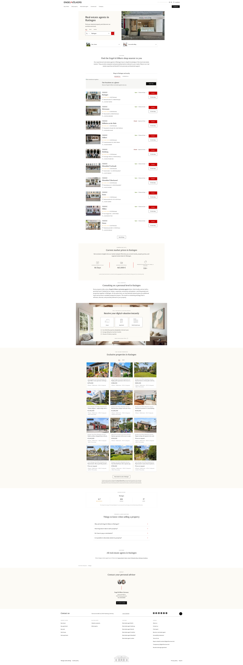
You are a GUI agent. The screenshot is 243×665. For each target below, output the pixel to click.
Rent (90, 29)
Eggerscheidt (121, 558)
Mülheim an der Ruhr (109, 123)
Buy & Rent (66, 6)
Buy (86, 29)
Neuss (104, 223)
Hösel (125, 558)
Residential (117, 76)
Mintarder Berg (134, 558)
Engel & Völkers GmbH (121, 480)
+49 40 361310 (125, 613)
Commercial (93, 6)
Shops (95, 29)
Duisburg (105, 152)
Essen (104, 195)
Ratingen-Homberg (143, 558)
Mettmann (105, 109)
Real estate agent (84, 6)
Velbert (104, 138)
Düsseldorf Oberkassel (110, 180)
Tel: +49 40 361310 (121, 597)
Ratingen (105, 95)
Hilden (104, 209)
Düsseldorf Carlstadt (109, 166)
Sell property (75, 6)
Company (101, 6)
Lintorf (129, 558)
